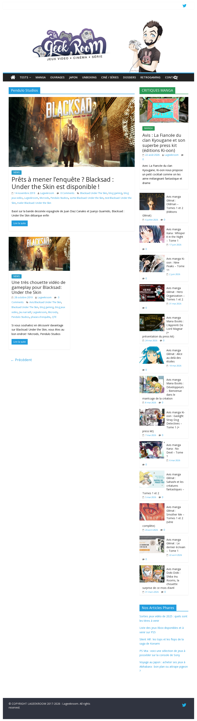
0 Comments (67, 193)
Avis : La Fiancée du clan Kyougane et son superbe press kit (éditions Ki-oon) (163, 142)
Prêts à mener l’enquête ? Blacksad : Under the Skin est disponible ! (63, 183)
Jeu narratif (25, 312)
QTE (54, 317)
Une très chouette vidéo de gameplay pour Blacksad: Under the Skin (38, 287)
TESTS (24, 77)
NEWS (16, 172)
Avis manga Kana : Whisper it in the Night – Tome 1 (175, 234)
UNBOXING (89, 77)
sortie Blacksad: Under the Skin (87, 198)
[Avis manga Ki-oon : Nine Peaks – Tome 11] (151, 257)
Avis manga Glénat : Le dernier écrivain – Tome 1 (175, 545)
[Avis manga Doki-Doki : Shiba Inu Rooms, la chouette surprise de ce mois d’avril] (151, 567)
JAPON (73, 77)
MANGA (41, 77)
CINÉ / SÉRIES (110, 77)
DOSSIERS (129, 77)
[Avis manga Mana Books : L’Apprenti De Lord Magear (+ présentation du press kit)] (151, 316)
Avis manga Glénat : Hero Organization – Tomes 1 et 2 (175, 293)
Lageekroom (47, 193)
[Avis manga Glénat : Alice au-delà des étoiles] (151, 348)
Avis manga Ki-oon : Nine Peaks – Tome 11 (175, 264)
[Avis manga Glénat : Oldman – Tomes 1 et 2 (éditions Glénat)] (151, 195)
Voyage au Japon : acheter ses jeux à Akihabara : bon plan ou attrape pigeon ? (163, 666)
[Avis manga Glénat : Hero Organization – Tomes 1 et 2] (151, 286)
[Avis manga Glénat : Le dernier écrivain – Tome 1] (151, 538)
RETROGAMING (150, 77)
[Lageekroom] (98, 20)
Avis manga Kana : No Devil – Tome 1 (174, 450)
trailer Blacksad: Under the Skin (34, 203)
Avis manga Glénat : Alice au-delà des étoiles (174, 355)
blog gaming (115, 193)
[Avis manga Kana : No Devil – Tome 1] (151, 443)
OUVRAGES (57, 77)
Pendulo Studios (59, 198)
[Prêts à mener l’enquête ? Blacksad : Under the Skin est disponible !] (72, 99)
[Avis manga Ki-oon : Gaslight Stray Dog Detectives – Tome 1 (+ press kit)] (151, 410)
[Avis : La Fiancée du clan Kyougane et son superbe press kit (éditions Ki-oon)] (163, 99)
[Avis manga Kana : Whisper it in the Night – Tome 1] (151, 227)
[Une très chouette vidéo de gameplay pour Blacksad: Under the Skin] (39, 239)
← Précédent (21, 359)
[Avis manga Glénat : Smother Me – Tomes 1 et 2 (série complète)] (151, 505)
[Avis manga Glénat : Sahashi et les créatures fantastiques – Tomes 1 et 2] (151, 472)
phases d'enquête (40, 317)
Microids (44, 198)
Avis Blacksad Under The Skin (45, 302)
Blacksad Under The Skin (93, 193)
